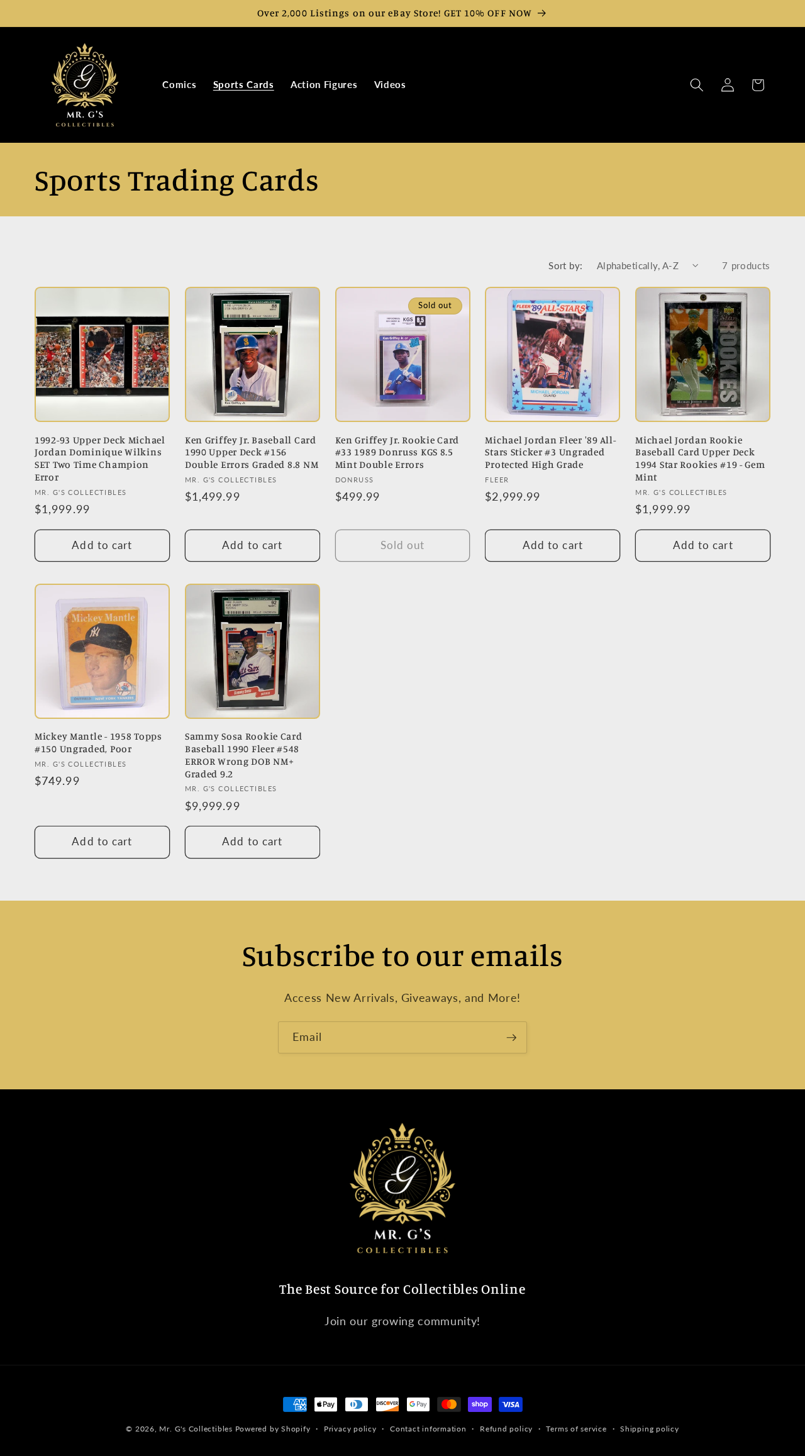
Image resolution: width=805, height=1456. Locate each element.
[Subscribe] (511, 1037)
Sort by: (565, 265)
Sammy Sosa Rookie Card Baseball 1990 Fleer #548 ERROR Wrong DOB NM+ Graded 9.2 (244, 755)
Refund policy (506, 1428)
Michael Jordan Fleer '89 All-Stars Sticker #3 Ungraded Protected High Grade (550, 452)
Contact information (428, 1428)
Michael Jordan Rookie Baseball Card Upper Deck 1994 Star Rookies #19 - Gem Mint (700, 459)
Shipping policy (649, 1428)
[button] (697, 85)
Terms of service (576, 1428)
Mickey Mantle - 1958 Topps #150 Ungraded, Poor (98, 742)
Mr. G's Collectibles (195, 1428)
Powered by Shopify (273, 1428)
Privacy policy (350, 1428)
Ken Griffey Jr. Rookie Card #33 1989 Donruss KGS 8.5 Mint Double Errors (397, 452)
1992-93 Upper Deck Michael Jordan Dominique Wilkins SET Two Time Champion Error (100, 459)
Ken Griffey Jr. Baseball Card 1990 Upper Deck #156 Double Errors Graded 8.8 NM (251, 452)
